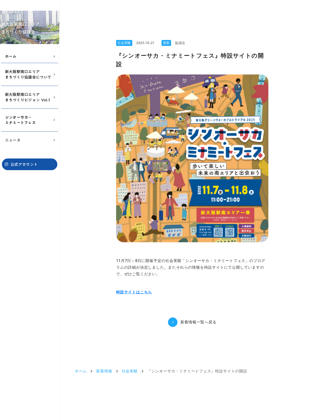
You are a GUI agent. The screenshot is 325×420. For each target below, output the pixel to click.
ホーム (81, 371)
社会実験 (130, 371)
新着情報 (104, 371)
